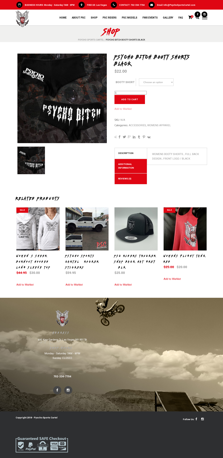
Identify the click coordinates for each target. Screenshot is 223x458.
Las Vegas (101, 5)
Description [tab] (125, 153)
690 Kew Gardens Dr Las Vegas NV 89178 (62, 340)
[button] (123, 109)
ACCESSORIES (137, 125)
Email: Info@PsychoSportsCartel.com (176, 5)
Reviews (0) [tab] (124, 178)
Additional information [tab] (126, 165)
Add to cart (129, 99)
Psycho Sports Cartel (91, 40)
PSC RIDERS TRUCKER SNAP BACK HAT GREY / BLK (135, 261)
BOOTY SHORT (125, 82)
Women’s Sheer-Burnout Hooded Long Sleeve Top (33, 261)
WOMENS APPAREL (159, 125)
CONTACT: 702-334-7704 (132, 5)
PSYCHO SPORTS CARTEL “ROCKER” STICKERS (84, 261)
